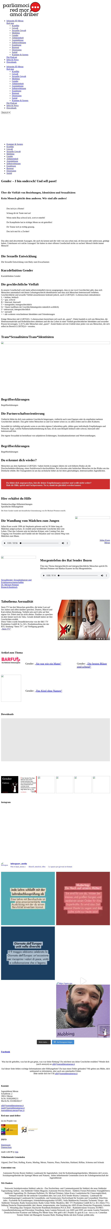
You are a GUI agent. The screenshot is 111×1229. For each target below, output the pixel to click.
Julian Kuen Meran (105, 541)
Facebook (5, 1052)
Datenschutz (6, 1147)
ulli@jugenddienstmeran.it (63, 1064)
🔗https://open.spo (64, 983)
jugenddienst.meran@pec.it (12, 1110)
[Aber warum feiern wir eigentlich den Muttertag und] (83, 898)
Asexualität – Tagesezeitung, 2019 (20, 729)
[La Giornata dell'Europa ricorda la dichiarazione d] (28, 953)
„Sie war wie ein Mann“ (48, 663)
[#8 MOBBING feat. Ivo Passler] (83, 953)
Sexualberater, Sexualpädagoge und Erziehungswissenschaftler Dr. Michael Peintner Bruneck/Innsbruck (16, 583)
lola (16, 1152)
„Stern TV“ (6, 629)
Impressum (5, 1145)
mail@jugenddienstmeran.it (13, 1108)
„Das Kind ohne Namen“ (48, 690)
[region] (55, 127)
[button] (55, 262)
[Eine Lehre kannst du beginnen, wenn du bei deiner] (28, 898)
